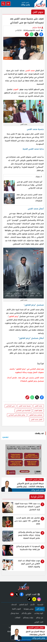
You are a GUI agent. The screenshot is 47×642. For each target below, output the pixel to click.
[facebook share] (41, 34)
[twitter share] (36, 34)
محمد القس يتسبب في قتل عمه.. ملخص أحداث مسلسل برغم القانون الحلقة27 (25, 379)
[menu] (8, 3)
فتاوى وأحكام (26, 613)
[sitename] (23, 586)
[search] (3, 3)
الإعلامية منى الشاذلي (23, 410)
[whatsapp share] (32, 34)
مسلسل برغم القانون (35, 415)
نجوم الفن (39, 609)
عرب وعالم (39, 617)
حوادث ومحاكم (28, 617)
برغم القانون (13, 316)
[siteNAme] (40, 3)
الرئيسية (40, 604)
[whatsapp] (27, 34)
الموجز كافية (16, 609)
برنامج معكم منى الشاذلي (17, 415)
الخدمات (14, 604)
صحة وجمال (15, 613)
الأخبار (32, 604)
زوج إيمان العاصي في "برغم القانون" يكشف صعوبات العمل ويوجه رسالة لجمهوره (26, 370)
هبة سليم (37, 27)
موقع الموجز (38, 410)
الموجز (15, 89)
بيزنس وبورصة (29, 609)
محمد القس (30, 70)
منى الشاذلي (10, 406)
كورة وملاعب (38, 613)
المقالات (17, 617)
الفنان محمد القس (36, 419)
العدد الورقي (30, 594)
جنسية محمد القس (25, 406)
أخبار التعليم (23, 604)
